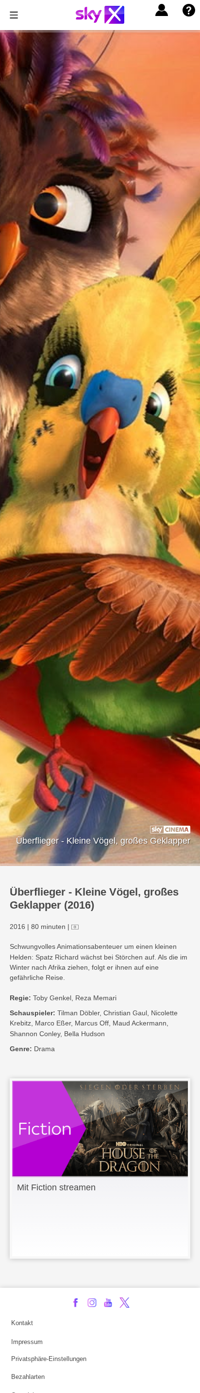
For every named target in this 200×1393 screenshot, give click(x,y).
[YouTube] (108, 1302)
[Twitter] (124, 1302)
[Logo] (100, 15)
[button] (161, 10)
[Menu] (14, 15)
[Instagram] (92, 1302)
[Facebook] (75, 1302)
